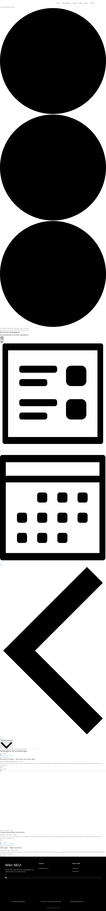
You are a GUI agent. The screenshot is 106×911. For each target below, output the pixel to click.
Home (58, 3)
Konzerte (75, 3)
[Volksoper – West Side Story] (7, 844)
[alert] (53, 328)
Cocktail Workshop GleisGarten (12, 832)
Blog (80, 3)
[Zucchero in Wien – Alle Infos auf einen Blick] (6, 755)
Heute (1, 738)
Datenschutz (75, 871)
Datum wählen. (17, 749)
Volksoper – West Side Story (11, 847)
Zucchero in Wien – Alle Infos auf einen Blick (17, 759)
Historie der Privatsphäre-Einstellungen (51, 901)
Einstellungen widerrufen (76, 901)
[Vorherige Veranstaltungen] (53, 735)
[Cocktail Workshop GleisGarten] (53, 771)
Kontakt (86, 3)
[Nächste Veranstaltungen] (0, 737)
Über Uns (92, 3)
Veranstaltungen (66, 3)
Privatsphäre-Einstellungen (18, 901)
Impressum (75, 868)
